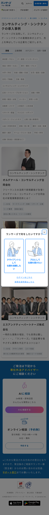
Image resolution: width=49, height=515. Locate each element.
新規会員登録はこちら (24, 282)
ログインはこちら (24, 277)
